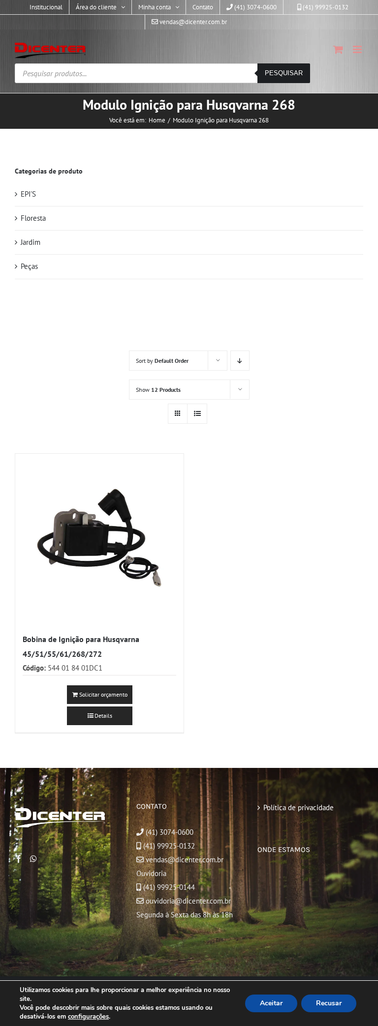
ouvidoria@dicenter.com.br (187, 901)
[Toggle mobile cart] (338, 49)
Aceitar (271, 1003)
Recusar (329, 1003)
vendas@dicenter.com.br (183, 859)
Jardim (30, 242)
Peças (29, 266)
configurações (88, 1016)
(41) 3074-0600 (168, 832)
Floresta (33, 218)
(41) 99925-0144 (169, 887)
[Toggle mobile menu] (358, 49)
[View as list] (197, 413)
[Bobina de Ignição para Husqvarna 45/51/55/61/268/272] (99, 538)
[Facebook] (19, 859)
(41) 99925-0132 (169, 845)
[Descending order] (240, 361)
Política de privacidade (298, 807)
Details (103, 715)
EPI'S (28, 194)
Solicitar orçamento (103, 694)
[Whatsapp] (33, 859)
